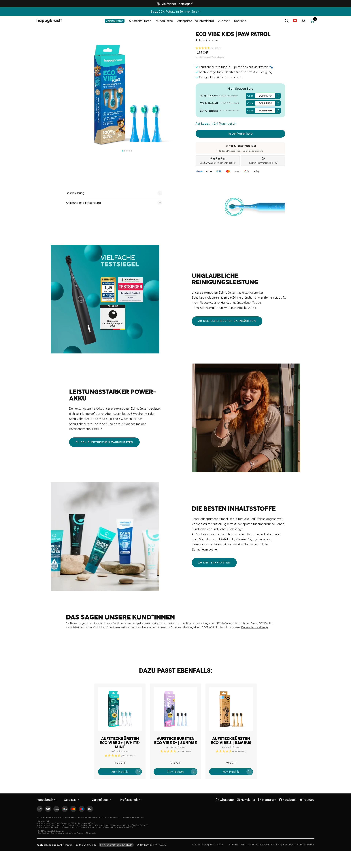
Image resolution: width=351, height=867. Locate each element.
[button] (175, 3)
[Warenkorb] (312, 21)
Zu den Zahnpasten (214, 562)
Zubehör (224, 21)
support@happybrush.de (118, 844)
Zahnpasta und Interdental (195, 21)
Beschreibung (75, 193)
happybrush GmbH (212, 844)
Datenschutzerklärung (254, 627)
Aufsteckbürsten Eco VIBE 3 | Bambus (231, 741)
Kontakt (233, 844)
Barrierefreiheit (305, 844)
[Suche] (286, 21)
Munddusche (164, 21)
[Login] (303, 21)
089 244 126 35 (153, 844)
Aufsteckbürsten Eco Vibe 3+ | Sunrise (175, 741)
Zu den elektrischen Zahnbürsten (227, 321)
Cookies (276, 844)
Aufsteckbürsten (140, 21)
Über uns (240, 21)
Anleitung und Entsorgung (83, 203)
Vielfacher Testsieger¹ (177, 4)
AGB (242, 844)
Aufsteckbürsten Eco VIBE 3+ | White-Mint (120, 743)
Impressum (289, 844)
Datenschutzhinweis (258, 844)
